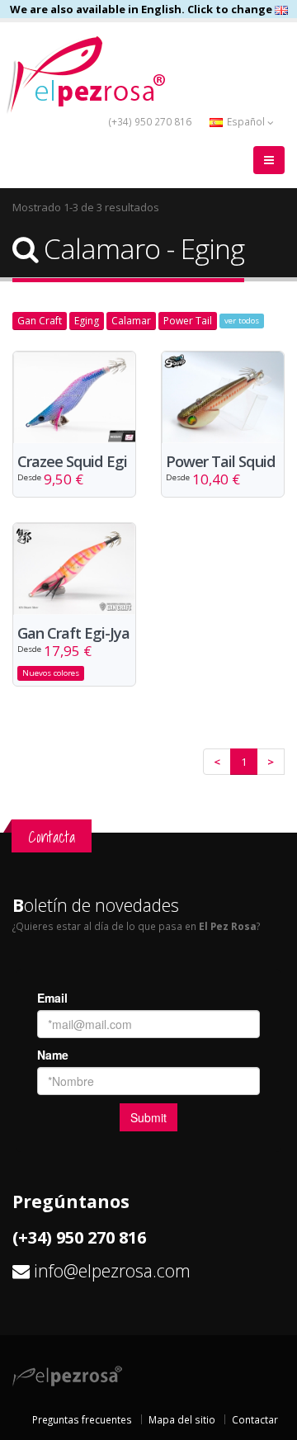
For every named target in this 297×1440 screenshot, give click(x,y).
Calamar (131, 321)
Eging (86, 321)
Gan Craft (39, 321)
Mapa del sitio (181, 1419)
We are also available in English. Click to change (142, 9)
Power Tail (187, 321)
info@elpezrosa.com (112, 1270)
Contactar (255, 1419)
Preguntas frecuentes (82, 1419)
